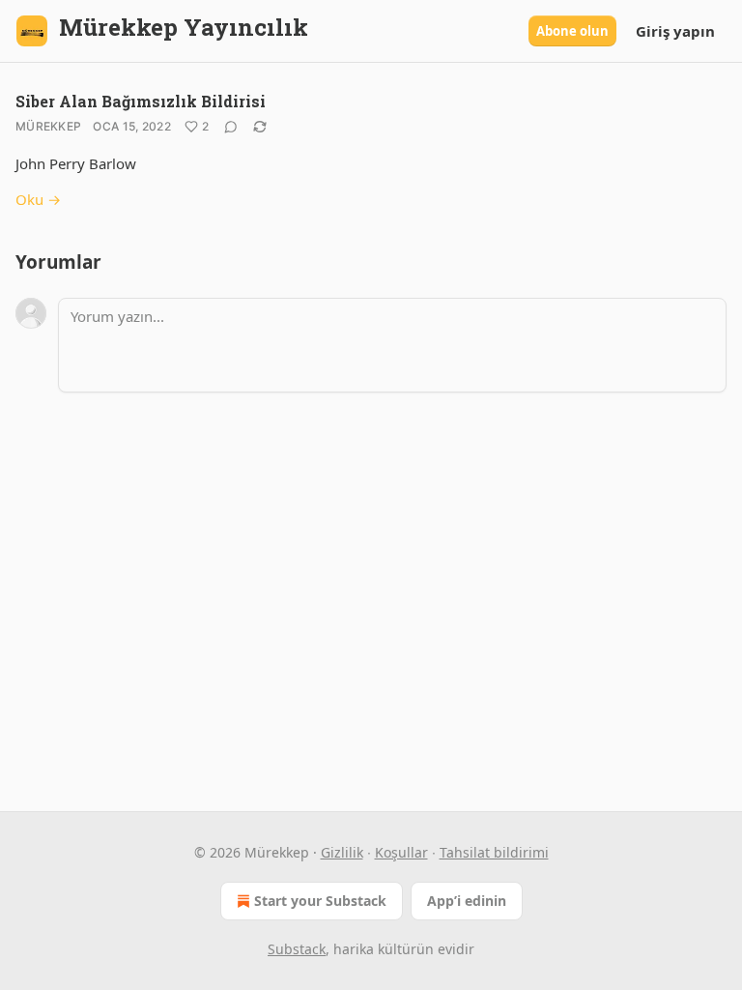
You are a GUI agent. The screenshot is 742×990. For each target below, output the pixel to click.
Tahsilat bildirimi (494, 852)
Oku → (38, 199)
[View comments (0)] (230, 126)
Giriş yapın (675, 31)
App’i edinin (466, 900)
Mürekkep (48, 126)
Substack (297, 949)
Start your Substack (320, 900)
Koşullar (401, 852)
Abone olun (572, 31)
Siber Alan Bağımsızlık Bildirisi (140, 101)
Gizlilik (342, 852)
